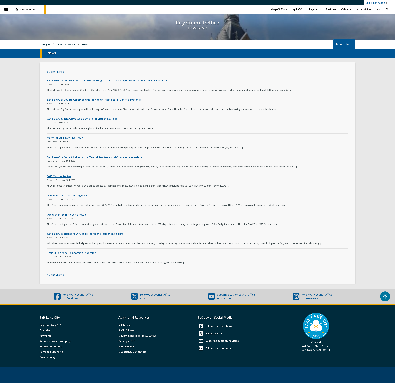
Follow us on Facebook (219, 326)
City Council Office (66, 44)
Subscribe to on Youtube (236, 296)
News (85, 44)
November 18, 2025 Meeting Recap (67, 195)
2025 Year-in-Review (59, 176)
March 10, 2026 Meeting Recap (65, 138)
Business (331, 9)
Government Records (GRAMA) (137, 335)
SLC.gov (28, 9)
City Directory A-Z (50, 325)
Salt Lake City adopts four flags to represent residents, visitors (85, 233)
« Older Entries (55, 71)
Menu (6, 9)
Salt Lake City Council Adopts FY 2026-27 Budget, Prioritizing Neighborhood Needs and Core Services (108, 80)
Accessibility (364, 9)
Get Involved (126, 346)
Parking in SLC (126, 341)
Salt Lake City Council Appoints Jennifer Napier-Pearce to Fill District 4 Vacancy (94, 99)
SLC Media (124, 325)
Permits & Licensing (51, 352)
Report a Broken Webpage (55, 341)
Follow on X (155, 296)
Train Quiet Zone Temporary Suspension (71, 253)
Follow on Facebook (78, 296)
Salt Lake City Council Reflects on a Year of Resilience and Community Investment (96, 157)
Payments (315, 9)
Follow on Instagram (317, 296)
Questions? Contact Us (132, 352)
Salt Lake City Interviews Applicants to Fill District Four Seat (83, 119)
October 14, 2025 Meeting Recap (66, 214)
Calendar (346, 9)
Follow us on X (214, 333)
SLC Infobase (126, 330)
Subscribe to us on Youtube (222, 341)
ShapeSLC (278, 9)
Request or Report (51, 346)
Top (385, 296)
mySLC (297, 9)
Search (381, 9)
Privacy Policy (48, 357)
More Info (343, 44)
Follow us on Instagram (219, 348)
